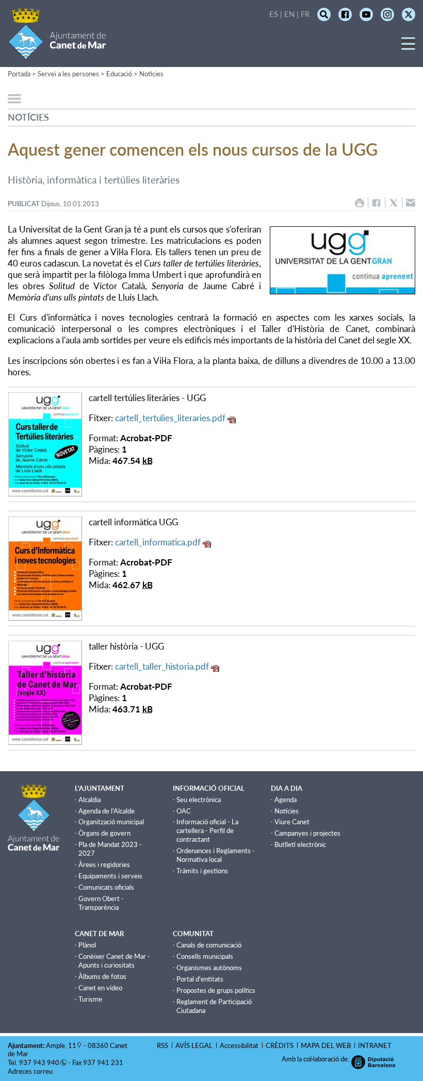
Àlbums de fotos (102, 976)
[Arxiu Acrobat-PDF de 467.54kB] (45, 443)
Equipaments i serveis (110, 876)
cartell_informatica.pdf (158, 542)
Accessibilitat (239, 1045)
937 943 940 (39, 1062)
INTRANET (375, 1045)
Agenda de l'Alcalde (106, 811)
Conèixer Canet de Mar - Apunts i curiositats (114, 960)
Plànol (87, 945)
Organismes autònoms (209, 967)
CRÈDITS (280, 1045)
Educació (119, 74)
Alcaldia (89, 799)
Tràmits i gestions (202, 871)
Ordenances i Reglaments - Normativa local (215, 854)
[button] (408, 47)
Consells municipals (204, 956)
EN (289, 14)
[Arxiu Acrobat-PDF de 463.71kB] (45, 691)
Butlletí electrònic (300, 844)
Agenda (285, 799)
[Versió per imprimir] (359, 203)
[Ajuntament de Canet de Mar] (57, 53)
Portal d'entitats (199, 979)
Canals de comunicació (208, 945)
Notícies (151, 74)
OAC (183, 811)
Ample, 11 (61, 1045)
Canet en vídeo (100, 988)
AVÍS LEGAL (194, 1045)
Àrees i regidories (104, 864)
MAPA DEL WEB (326, 1045)
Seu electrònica (198, 799)
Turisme (90, 999)
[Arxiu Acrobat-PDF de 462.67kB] (45, 567)
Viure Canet (292, 822)
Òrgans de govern (104, 833)
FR (305, 14)
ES (273, 14)
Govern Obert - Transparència (101, 902)
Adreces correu (31, 1071)
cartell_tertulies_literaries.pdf (170, 417)
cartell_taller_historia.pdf (162, 666)
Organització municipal (111, 822)
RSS (162, 1045)
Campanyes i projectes (307, 833)
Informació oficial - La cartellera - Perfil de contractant (207, 830)
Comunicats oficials (106, 887)
